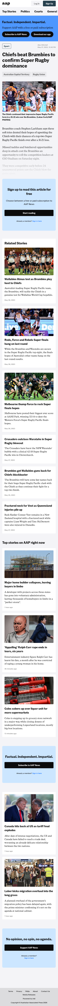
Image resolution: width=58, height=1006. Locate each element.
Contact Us (45, 991)
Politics (25, 11)
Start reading (29, 213)
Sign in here (37, 221)
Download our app (42, 34)
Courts (38, 11)
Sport (7, 46)
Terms (10, 991)
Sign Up (49, 3)
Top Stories (9, 11)
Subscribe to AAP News (16, 34)
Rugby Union (39, 74)
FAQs (27, 991)
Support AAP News (29, 947)
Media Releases (29, 995)
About (35, 991)
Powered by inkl (29, 999)
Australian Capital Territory (16, 74)
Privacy (19, 991)
